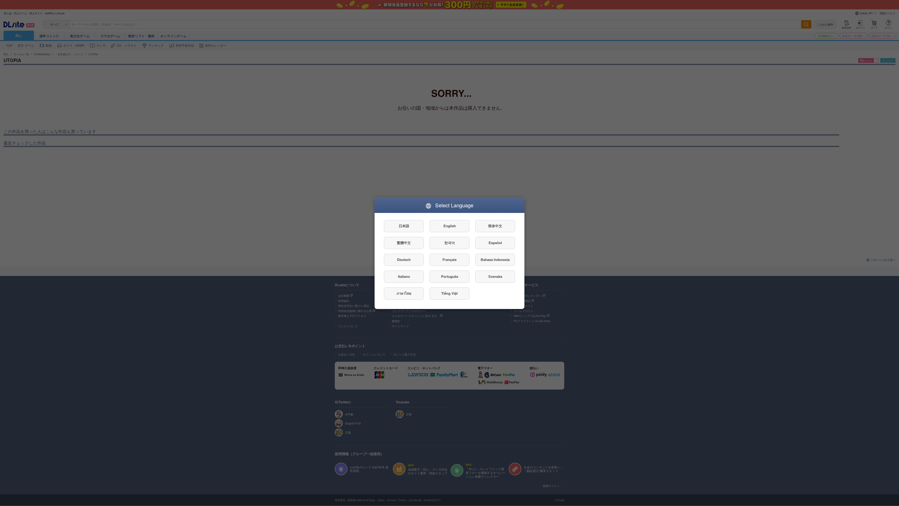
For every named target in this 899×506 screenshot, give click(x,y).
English (449, 225)
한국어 (449, 242)
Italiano (404, 276)
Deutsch (404, 259)
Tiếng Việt (449, 293)
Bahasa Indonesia (495, 259)
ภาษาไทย (404, 293)
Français (449, 259)
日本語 (404, 225)
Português (449, 276)
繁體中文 (404, 242)
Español (495, 242)
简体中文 (495, 225)
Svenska (495, 276)
